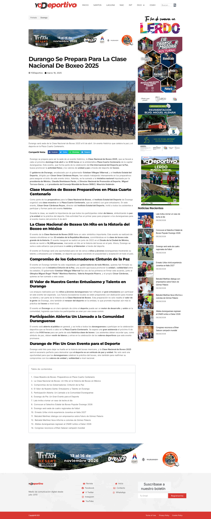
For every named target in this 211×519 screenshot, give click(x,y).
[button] (31, 39)
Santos (97, 5)
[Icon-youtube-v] (42, 501)
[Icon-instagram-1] (38, 501)
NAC (122, 5)
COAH (152, 5)
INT (130, 5)
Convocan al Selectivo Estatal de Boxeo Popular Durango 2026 (63, 404)
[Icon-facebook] (29, 501)
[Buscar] (175, 5)
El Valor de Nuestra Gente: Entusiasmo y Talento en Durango (62, 389)
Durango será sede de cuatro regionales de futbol (57, 408)
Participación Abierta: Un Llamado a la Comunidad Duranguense (63, 392)
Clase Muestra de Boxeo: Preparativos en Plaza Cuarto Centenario (64, 377)
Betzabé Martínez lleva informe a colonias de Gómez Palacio (63, 420)
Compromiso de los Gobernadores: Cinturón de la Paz (59, 385)
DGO (139, 5)
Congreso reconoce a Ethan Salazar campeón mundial (60, 428)
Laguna (110, 5)
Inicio (85, 5)
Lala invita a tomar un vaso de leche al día (53, 400)
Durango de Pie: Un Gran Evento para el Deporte (56, 396)
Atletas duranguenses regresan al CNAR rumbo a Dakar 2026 (63, 424)
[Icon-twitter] (33, 501)
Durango (44, 18)
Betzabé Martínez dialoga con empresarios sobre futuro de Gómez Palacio (68, 416)
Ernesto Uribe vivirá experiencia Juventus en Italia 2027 (60, 412)
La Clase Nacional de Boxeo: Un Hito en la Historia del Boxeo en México (67, 381)
